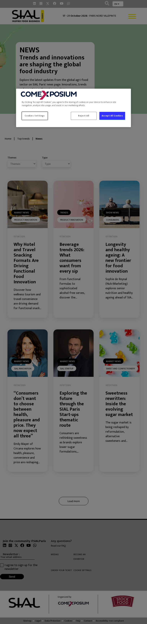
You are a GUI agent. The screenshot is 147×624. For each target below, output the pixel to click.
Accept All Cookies (112, 116)
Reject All (83, 116)
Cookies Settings (35, 116)
